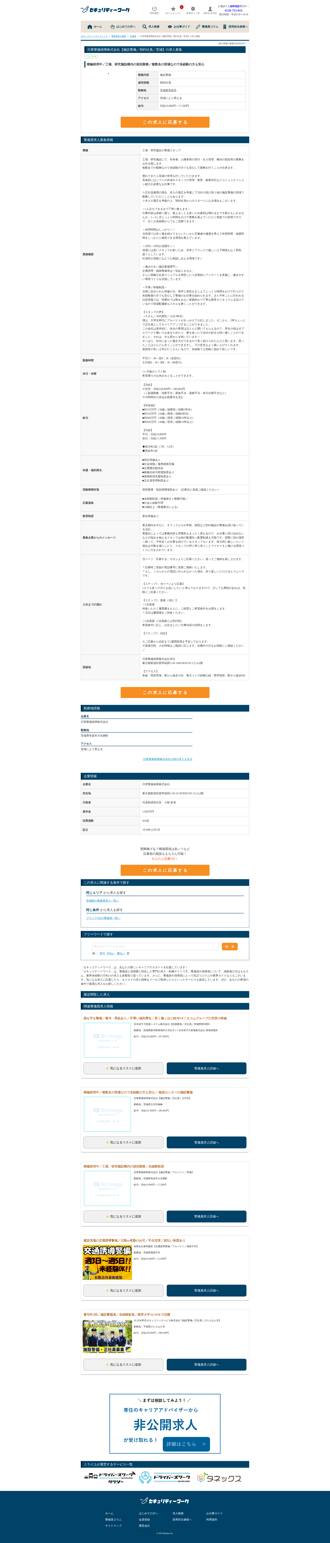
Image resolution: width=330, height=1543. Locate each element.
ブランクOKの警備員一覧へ (103, 918)
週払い (121, 953)
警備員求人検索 (118, 36)
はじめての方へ (126, 26)
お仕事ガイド (182, 26)
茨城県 (133, 36)
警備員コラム (210, 26)
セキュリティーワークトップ (94, 36)
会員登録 (144, 1519)
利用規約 (211, 1519)
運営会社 (144, 1525)
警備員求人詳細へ (206, 1068)
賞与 (102, 953)
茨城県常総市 (168, 90)
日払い (111, 953)
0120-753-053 (233, 10)
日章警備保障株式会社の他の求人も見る (167, 759)
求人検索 (154, 26)
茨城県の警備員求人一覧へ (102, 900)
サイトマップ (113, 1525)
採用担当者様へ (238, 26)
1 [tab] (108, 73)
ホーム (98, 26)
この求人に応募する (165, 122)
